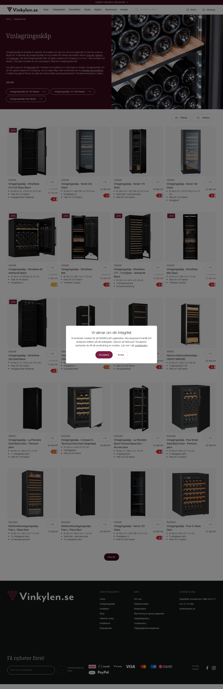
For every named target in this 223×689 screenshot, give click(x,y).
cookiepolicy (141, 346)
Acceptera (104, 355)
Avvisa (121, 355)
